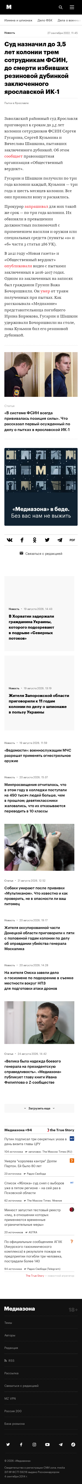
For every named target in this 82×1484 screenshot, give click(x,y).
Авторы (9, 1334)
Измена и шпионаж (18, 19)
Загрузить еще (39, 1108)
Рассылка (11, 1372)
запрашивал (36, 207)
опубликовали (18, 266)
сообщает (13, 156)
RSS (10, 1360)
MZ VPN (10, 1398)
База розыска (14, 1423)
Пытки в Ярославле (16, 102)
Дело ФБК (45, 19)
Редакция (11, 1347)
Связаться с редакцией (43, 553)
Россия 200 (13, 1410)
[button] (72, 7)
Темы (8, 1322)
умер (45, 291)
